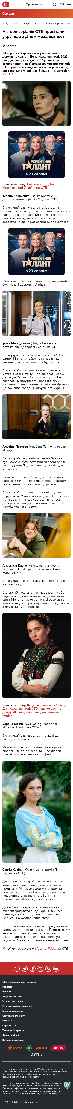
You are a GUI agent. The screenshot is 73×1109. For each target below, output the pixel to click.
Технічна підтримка (13, 1030)
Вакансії (6, 991)
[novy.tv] (29, 1048)
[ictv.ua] (14, 1048)
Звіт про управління (13, 1040)
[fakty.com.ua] (41, 1048)
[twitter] (17, 969)
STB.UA (8, 74)
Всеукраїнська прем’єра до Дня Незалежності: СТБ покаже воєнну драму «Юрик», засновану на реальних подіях (34, 710)
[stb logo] (5, 4)
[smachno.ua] (37, 1054)
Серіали (8, 13)
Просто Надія (21, 23)
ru (62, 4)
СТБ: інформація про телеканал (19, 982)
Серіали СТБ (9, 1025)
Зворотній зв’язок (12, 996)
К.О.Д (5, 23)
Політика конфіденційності (17, 1006)
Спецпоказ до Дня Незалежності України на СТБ (28, 185)
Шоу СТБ (7, 1020)
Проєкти (32, 4)
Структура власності (13, 1016)
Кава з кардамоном (58, 23)
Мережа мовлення (12, 1011)
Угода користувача (12, 1001)
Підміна (37, 23)
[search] (55, 4)
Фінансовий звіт (11, 1035)
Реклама (7, 986)
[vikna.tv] (58, 1048)
